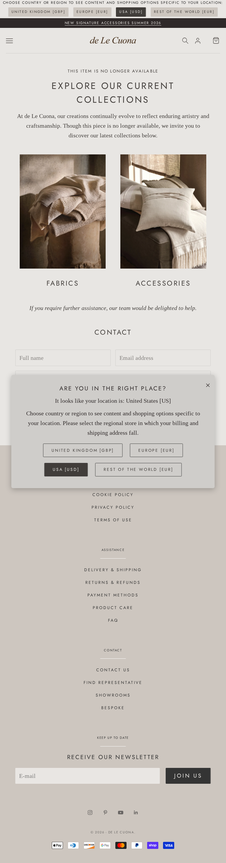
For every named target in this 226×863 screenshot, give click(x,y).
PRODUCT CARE (113, 608)
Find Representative (113, 682)
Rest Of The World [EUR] (184, 11)
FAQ (113, 620)
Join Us (188, 776)
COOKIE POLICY (113, 495)
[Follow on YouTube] (121, 812)
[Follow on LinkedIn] (136, 812)
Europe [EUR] (92, 11)
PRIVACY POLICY (113, 507)
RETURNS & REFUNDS (113, 582)
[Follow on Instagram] (90, 812)
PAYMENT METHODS (113, 595)
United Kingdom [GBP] (38, 11)
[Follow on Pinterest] (105, 812)
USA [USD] (131, 11)
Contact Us (113, 670)
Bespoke (113, 708)
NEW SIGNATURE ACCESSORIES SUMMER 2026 (113, 23)
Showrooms (113, 695)
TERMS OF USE (113, 520)
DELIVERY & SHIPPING (113, 570)
